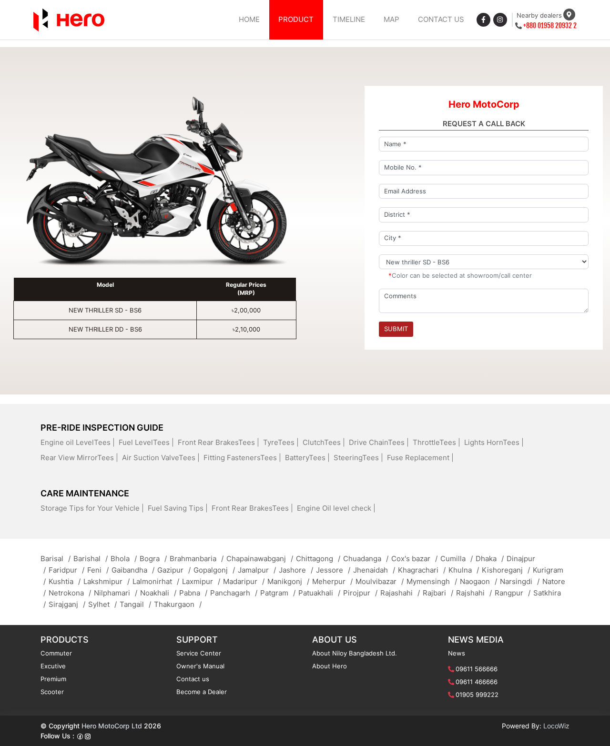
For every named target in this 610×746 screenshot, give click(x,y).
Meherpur (332, 581)
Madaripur (243, 581)
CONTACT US (441, 19)
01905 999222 (477, 694)
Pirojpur (360, 592)
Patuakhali (319, 592)
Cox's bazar (414, 558)
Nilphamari (115, 592)
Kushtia (65, 581)
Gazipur (174, 570)
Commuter (56, 653)
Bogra (153, 558)
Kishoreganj (506, 570)
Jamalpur (257, 570)
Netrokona (70, 592)
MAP (391, 19)
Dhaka (490, 558)
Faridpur (66, 570)
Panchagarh (233, 592)
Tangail (135, 604)
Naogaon (478, 581)
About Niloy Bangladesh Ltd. (354, 653)
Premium (53, 679)
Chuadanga (365, 558)
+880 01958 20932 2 (550, 25)
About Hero (329, 666)
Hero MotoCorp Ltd (111, 726)
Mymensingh (432, 581)
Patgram (277, 592)
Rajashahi (400, 592)
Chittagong (318, 558)
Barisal (56, 558)
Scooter (52, 692)
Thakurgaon (178, 604)
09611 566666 (477, 669)
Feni (98, 570)
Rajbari (438, 592)
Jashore (296, 570)
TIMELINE (349, 19)
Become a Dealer (201, 692)
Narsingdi (519, 581)
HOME (249, 19)
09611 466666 (477, 682)
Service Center (198, 653)
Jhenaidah (374, 570)
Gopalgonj (214, 570)
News (456, 653)
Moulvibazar (380, 581)
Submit (396, 329)
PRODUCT (296, 19)
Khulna (463, 570)
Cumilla (456, 558)
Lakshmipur (106, 581)
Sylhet (102, 604)
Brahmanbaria (197, 558)
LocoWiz (556, 726)
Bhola (124, 558)
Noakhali (158, 592)
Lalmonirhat (155, 581)
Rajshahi (474, 592)
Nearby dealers (539, 15)
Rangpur (512, 592)
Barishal (90, 558)
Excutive (53, 666)
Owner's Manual (200, 666)
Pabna (193, 592)
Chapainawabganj (259, 558)
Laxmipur (201, 581)
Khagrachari (422, 570)
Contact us (192, 679)
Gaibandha (133, 570)
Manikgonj (288, 581)
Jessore (333, 570)
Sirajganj (67, 604)
